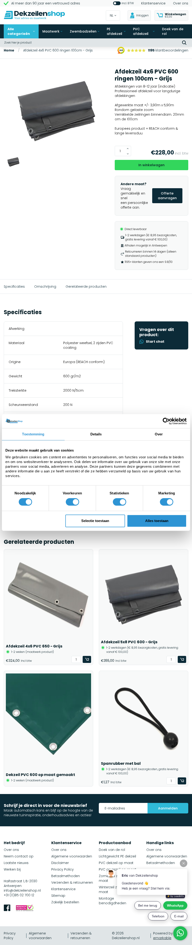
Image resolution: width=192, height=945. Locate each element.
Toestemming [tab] (33, 434)
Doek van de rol (172, 31)
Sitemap (58, 895)
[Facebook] (7, 908)
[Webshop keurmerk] (24, 908)
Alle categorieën (18, 31)
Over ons (180, 3)
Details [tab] (96, 434)
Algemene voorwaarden (71, 856)
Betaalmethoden (65, 876)
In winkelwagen (151, 165)
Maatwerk (50, 31)
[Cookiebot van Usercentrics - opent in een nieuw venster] (166, 421)
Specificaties (14, 286)
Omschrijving (45, 286)
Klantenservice (153, 3)
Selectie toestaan (95, 521)
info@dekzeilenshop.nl (22, 890)
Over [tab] (159, 434)
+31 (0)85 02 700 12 (19, 895)
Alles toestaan (156, 521)
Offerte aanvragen (167, 195)
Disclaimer (60, 862)
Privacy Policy (62, 869)
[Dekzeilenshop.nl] (34, 15)
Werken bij (12, 869)
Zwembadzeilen (83, 31)
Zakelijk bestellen (65, 902)
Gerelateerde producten (86, 286)
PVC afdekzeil (140, 31)
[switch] (72, 502)
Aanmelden (168, 808)
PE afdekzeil (114, 31)
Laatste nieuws (16, 862)
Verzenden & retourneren (72, 882)
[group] (56, 111)
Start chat (155, 341)
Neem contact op (18, 856)
